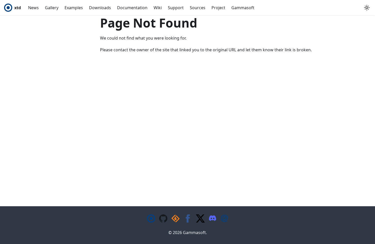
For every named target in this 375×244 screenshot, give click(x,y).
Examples (74, 7)
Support (176, 7)
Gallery (51, 7)
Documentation (132, 7)
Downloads (100, 7)
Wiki (158, 7)
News (33, 7)
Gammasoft (242, 7)
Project (218, 7)
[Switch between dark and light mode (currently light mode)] (367, 8)
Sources (197, 7)
